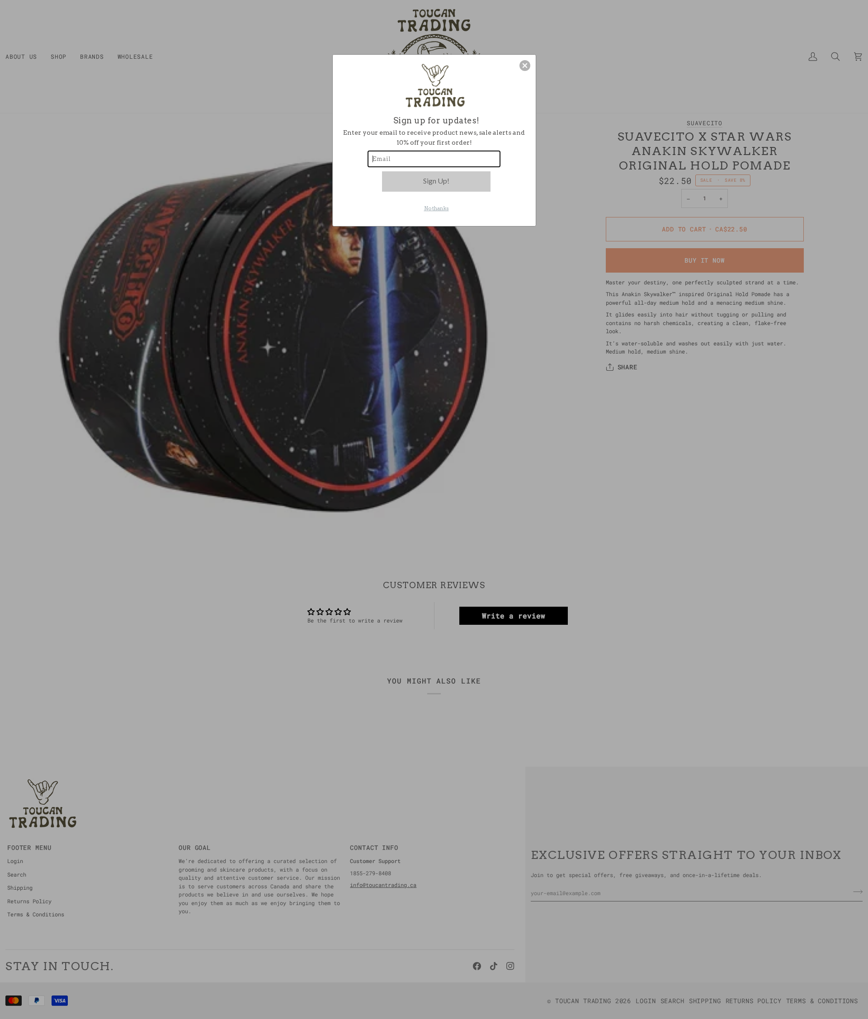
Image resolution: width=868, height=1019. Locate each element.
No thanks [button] (436, 208)
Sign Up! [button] (436, 180)
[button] (524, 65)
